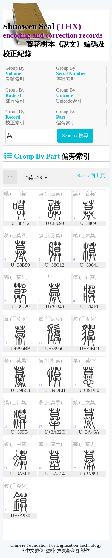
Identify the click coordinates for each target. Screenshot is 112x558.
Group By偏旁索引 (65, 117)
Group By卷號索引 (14, 74)
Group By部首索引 (14, 95)
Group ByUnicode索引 (69, 95)
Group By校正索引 (14, 117)
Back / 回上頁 (91, 175)
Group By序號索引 (71, 74)
